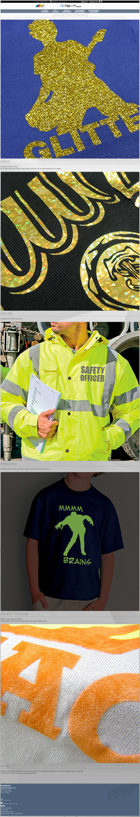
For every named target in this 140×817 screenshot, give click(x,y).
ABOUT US (84, 2)
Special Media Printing (7, 811)
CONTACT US (94, 2)
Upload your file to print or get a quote (11, 813)
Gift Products (4, 810)
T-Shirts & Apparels (6, 808)
